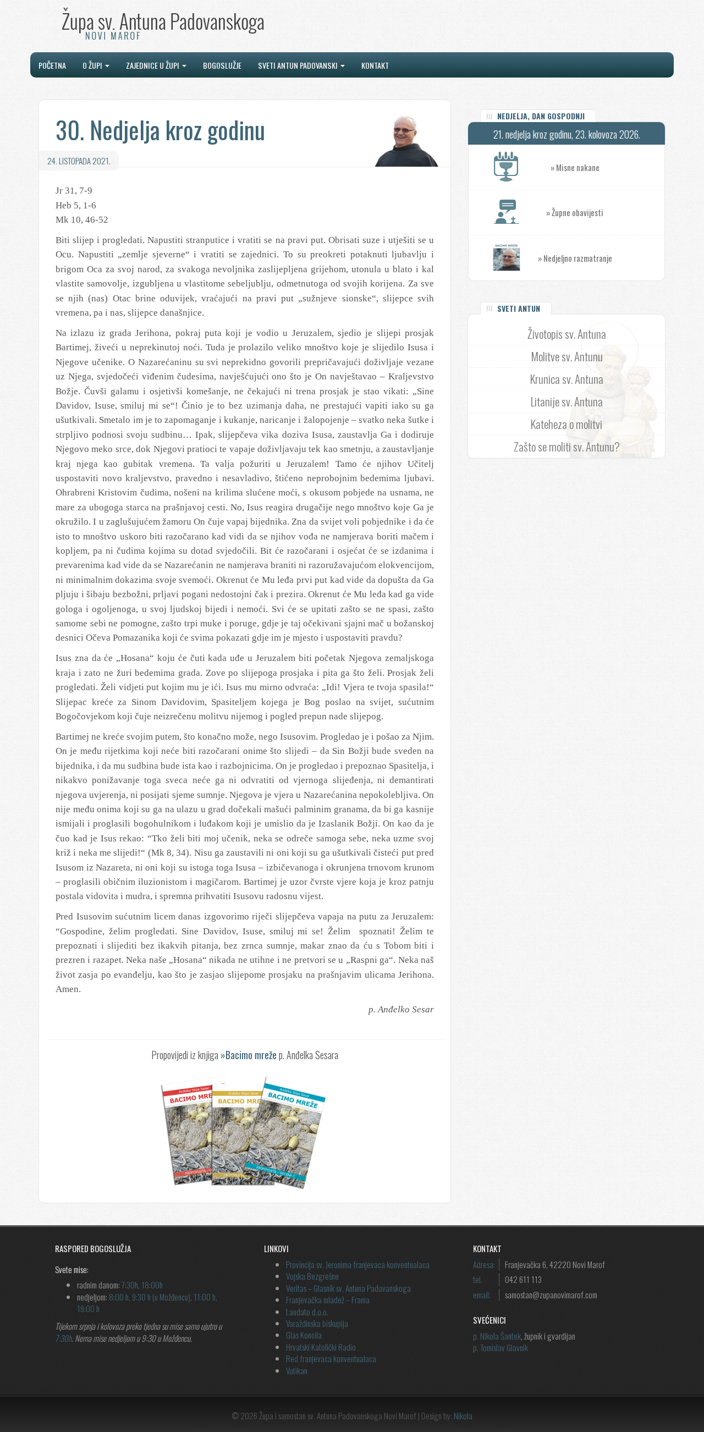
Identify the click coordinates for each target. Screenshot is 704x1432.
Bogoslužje (222, 65)
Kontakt (375, 65)
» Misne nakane (575, 167)
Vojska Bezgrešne (312, 1276)
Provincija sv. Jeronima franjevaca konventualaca (358, 1264)
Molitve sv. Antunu (567, 356)
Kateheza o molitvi (566, 423)
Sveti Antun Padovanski (298, 65)
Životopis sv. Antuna (566, 333)
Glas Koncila (304, 1335)
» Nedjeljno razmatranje (575, 258)
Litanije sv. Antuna (567, 401)
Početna (52, 65)
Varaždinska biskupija (317, 1323)
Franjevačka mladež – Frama (328, 1299)
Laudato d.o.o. (307, 1312)
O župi (93, 65)
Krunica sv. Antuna (566, 378)
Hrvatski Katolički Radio (321, 1347)
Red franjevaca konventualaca (331, 1358)
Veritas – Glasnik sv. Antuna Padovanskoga (348, 1288)
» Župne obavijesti (574, 212)
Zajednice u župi (153, 65)
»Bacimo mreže (249, 1055)
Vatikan (296, 1370)
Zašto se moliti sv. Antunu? (567, 446)
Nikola (463, 1415)
